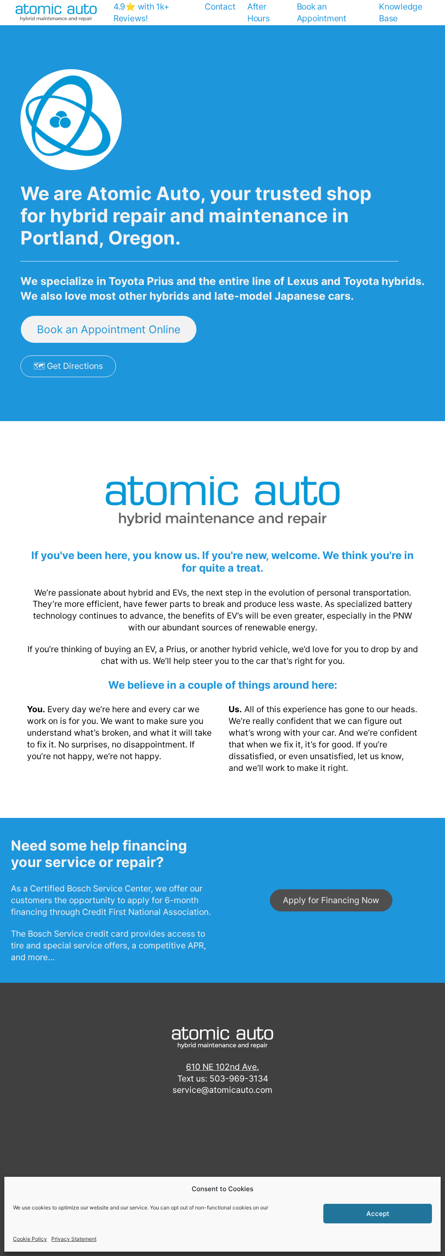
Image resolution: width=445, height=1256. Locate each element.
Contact (220, 6)
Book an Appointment (321, 12)
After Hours (258, 12)
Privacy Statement (73, 1239)
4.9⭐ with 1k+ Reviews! (141, 12)
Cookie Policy (30, 1239)
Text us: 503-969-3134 (222, 1078)
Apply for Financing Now (331, 900)
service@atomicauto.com (222, 1090)
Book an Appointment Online (108, 329)
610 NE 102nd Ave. (222, 1067)
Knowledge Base (400, 12)
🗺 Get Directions (68, 366)
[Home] (56, 12)
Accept (377, 1213)
